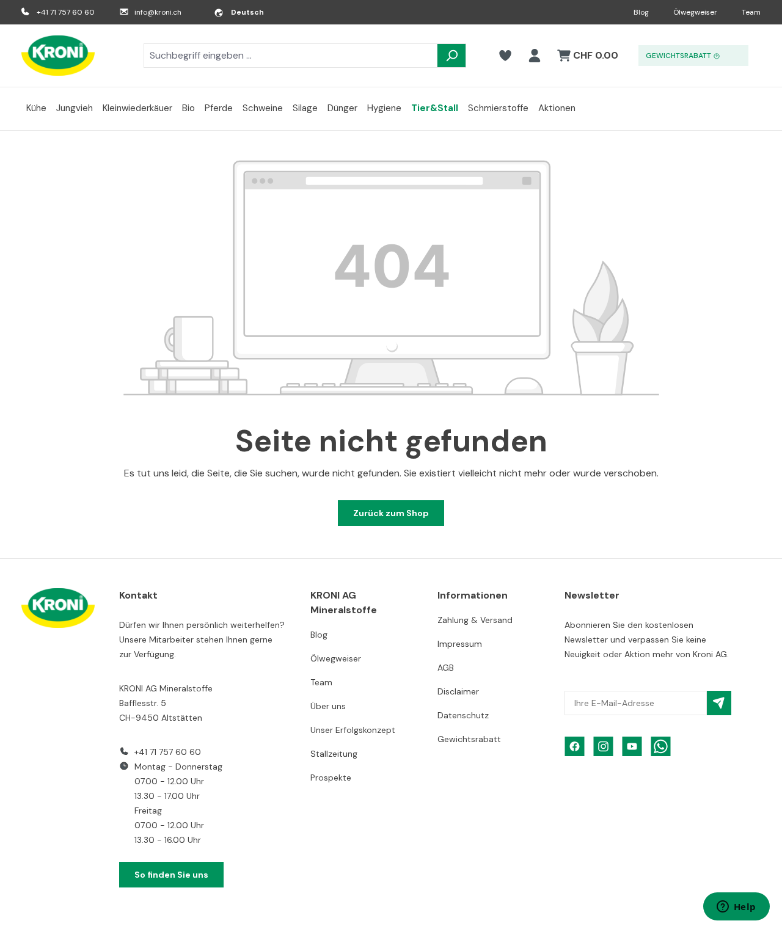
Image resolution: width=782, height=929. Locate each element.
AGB (445, 667)
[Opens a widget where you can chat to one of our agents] (736, 907)
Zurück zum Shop (391, 513)
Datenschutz (463, 715)
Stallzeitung (333, 753)
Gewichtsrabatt (469, 739)
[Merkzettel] (505, 55)
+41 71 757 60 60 (66, 12)
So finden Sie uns (171, 874)
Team (751, 12)
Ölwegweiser (695, 12)
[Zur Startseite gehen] (58, 55)
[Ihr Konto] (534, 55)
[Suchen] (451, 55)
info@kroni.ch (157, 12)
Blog (641, 12)
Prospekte (330, 777)
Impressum (459, 643)
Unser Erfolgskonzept (352, 729)
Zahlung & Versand (475, 619)
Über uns (328, 706)
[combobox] (290, 55)
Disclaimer (458, 691)
